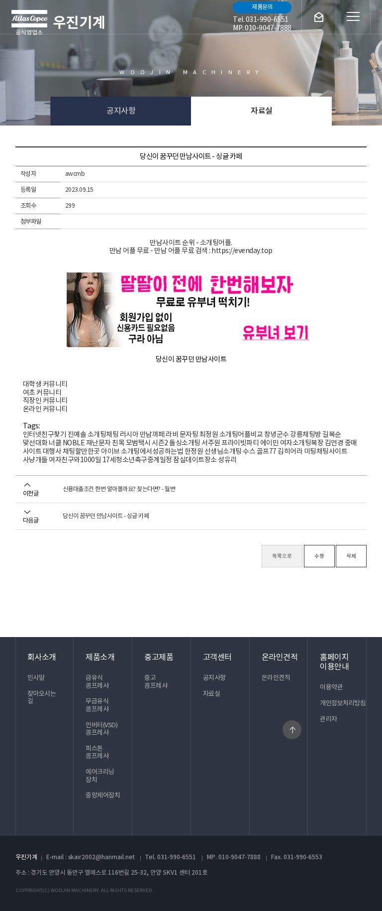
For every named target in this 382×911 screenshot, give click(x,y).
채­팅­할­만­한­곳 (81, 452)
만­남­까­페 (152, 435)
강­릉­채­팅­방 (305, 435)
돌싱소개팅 (184, 443)
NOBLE (74, 443)
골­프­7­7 (267, 452)
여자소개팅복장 (302, 443)
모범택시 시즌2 (147, 443)
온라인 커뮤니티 (45, 409)
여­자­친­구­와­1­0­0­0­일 (75, 460)
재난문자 (98, 443)
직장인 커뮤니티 (45, 401)
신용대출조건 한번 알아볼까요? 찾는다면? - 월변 (119, 489)
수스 (249, 452)
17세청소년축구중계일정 (137, 460)
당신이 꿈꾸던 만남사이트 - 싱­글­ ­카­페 (106, 516)
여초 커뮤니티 (42, 393)
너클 (55, 443)
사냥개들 (35, 460)
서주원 (210, 443)
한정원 (194, 452)
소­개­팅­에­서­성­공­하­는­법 (152, 452)
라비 (172, 435)
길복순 (331, 435)
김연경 (334, 443)
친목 (118, 443)
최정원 (208, 435)
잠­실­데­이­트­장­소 (195, 460)
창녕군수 (276, 435)
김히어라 (290, 452)
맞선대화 (35, 443)
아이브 (110, 452)
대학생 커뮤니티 (45, 385)
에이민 (269, 443)
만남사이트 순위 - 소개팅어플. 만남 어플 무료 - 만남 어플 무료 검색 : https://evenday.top (191, 247)
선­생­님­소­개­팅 (223, 452)
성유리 (227, 460)
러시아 (129, 435)
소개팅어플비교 (241, 435)
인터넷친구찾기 (45, 435)
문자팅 (189, 435)
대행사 (52, 452)
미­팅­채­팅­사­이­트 (326, 452)
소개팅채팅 (103, 435)
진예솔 (77, 435)
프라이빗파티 (240, 443)
